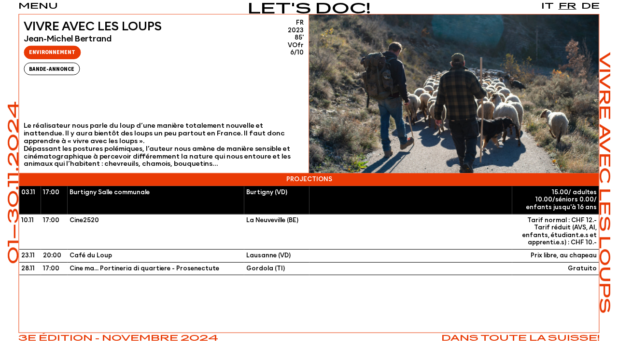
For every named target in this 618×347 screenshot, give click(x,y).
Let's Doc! (309, 9)
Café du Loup (91, 256)
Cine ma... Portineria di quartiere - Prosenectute (144, 268)
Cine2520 (84, 220)
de (590, 6)
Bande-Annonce (51, 69)
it (547, 6)
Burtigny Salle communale (110, 192)
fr (567, 6)
